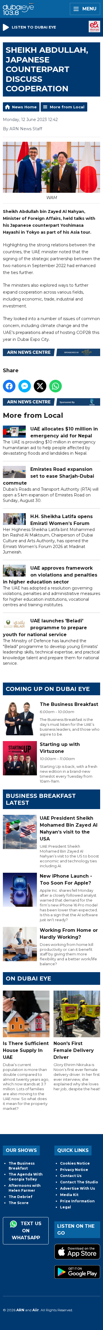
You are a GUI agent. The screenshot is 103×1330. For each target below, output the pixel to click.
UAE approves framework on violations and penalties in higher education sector (50, 575)
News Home (24, 107)
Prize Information (77, 1201)
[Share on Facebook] (9, 386)
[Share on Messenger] (24, 386)
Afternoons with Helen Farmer (25, 1188)
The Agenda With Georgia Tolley (26, 1176)
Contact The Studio (79, 1182)
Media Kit (69, 1195)
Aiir (35, 1310)
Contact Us (71, 1176)
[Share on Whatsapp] (55, 386)
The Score (19, 1203)
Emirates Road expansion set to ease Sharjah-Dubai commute (48, 476)
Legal (65, 1207)
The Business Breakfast (22, 1165)
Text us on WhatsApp (27, 1230)
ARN (20, 1310)
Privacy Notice (74, 1169)
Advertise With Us (77, 1188)
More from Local (67, 107)
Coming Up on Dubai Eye (48, 688)
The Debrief (20, 1197)
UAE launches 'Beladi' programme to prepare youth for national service (45, 627)
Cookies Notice (75, 1163)
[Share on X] (40, 386)
